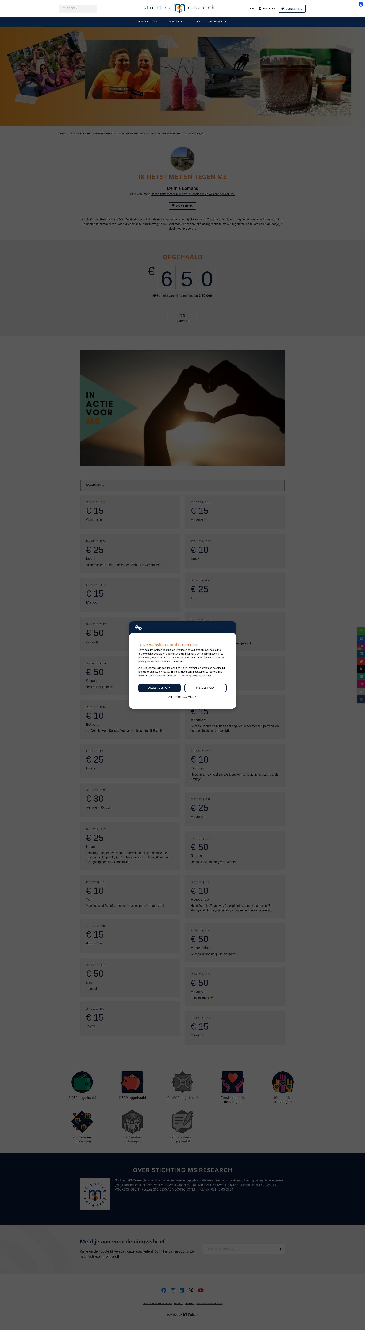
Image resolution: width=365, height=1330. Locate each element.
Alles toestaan (159, 688)
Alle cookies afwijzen (182, 697)
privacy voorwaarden (149, 661)
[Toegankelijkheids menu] (361, 4)
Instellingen (205, 688)
